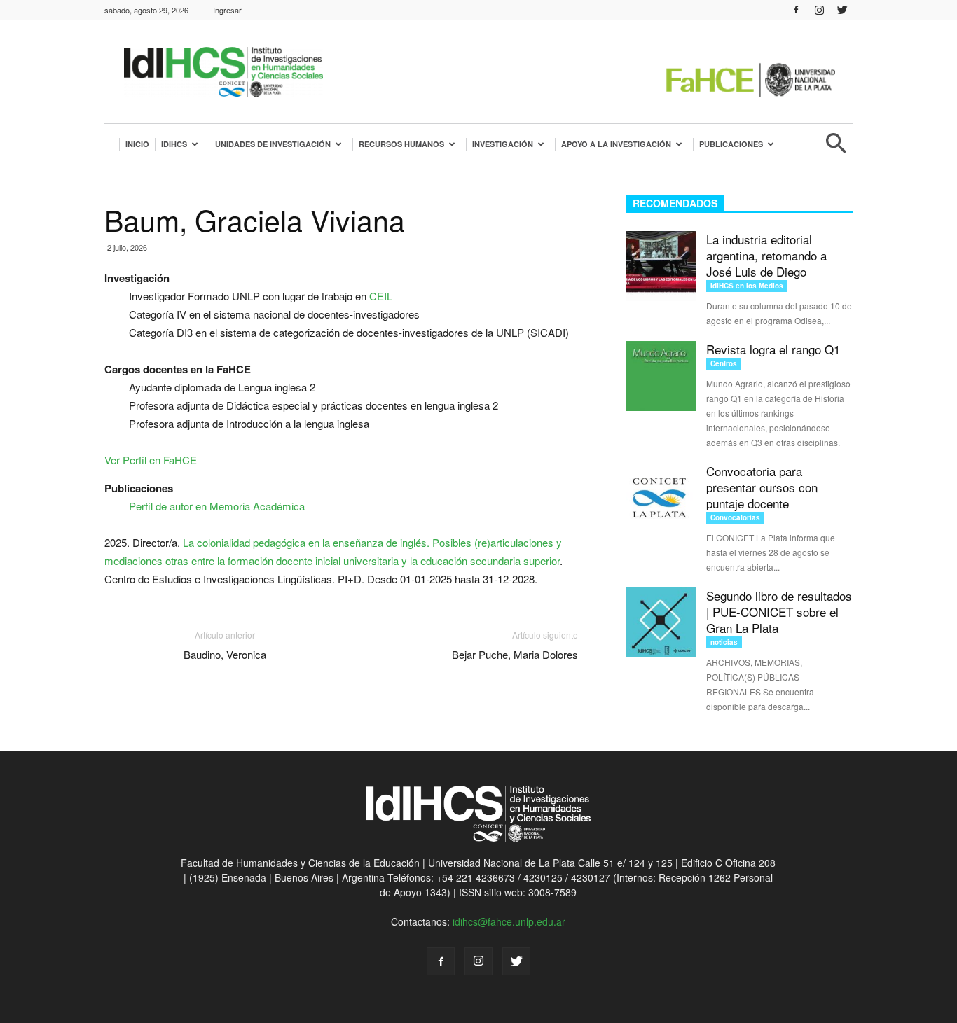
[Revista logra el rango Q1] (661, 376)
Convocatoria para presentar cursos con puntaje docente (762, 487)
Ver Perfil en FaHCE (150, 459)
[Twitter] (842, 10)
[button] (836, 148)
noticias (724, 642)
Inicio (137, 144)
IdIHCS (174, 144)
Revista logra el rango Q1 (773, 349)
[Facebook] (795, 10)
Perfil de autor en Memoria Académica (217, 506)
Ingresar (227, 9)
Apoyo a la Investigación (616, 144)
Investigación (502, 144)
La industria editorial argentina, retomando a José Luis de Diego (766, 255)
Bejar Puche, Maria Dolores (515, 654)
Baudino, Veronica (225, 654)
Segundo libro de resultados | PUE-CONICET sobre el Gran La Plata (779, 611)
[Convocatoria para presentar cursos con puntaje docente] (661, 498)
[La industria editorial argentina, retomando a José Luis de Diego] (661, 266)
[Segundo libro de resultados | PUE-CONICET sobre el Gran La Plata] (661, 622)
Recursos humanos (401, 144)
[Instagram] (818, 10)
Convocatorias (735, 517)
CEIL (380, 295)
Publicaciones (731, 144)
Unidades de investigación (273, 144)
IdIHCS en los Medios (746, 286)
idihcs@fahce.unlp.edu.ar (509, 921)
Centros (723, 363)
